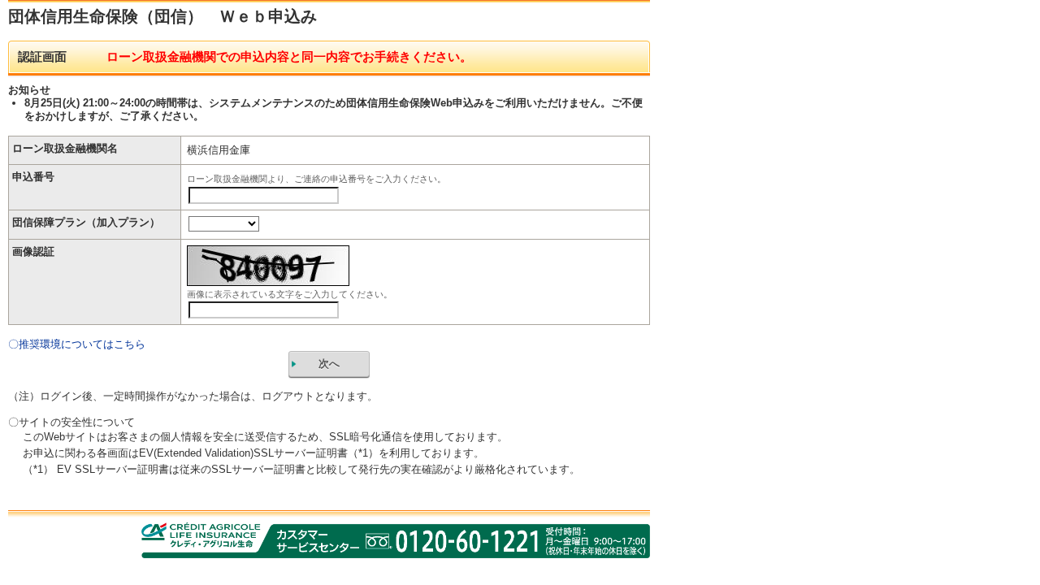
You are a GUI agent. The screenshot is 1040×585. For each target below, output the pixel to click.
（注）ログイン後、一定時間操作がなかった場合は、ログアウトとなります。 (193, 396)
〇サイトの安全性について (71, 422)
